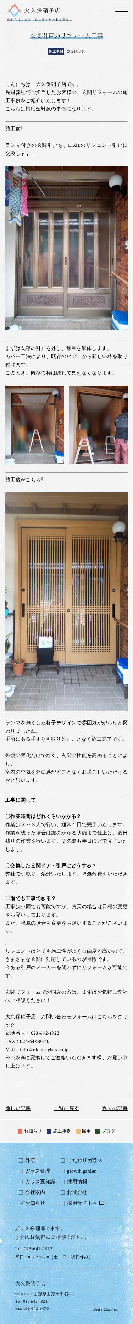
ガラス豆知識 (40, 1182)
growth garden (81, 1171)
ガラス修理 (38, 1171)
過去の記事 (115, 1108)
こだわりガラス (84, 1160)
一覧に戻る (66, 1108)
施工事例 (62, 1131)
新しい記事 (18, 1108)
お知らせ (33, 1131)
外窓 (30, 1160)
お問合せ (77, 1192)
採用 (86, 1131)
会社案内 (35, 1192)
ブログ (108, 1131)
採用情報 (77, 1182)
